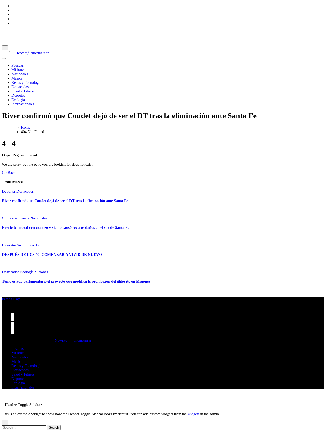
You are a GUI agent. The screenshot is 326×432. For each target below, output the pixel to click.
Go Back (9, 173)
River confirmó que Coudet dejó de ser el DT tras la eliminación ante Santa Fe (65, 201)
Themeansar (82, 340)
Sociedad (33, 245)
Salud (21, 245)
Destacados (20, 87)
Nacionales (19, 74)
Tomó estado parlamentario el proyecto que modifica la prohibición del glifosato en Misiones (76, 281)
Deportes (18, 95)
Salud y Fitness (22, 91)
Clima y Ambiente (16, 218)
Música (16, 78)
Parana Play (11, 31)
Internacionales (22, 104)
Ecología (18, 100)
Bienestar (9, 245)
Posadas (17, 65)
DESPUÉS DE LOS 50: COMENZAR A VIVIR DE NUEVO (52, 254)
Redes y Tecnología (26, 82)
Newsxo (61, 340)
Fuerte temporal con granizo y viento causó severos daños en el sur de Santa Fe (65, 227)
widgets (194, 414)
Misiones (18, 70)
